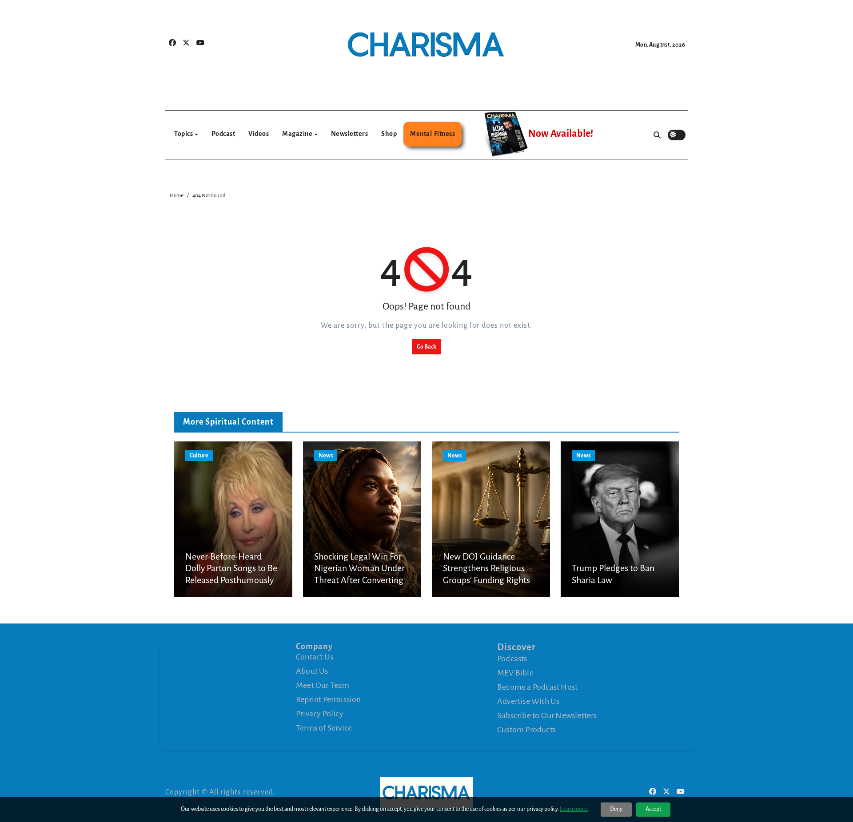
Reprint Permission (328, 699)
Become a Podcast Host (537, 687)
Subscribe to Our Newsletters (547, 715)
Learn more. (574, 809)
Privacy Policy (319, 713)
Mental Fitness (432, 133)
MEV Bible (515, 672)
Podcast (223, 133)
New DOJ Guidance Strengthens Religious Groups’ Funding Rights (486, 568)
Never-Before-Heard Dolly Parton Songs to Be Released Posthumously (231, 568)
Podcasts (512, 658)
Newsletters (349, 133)
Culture (199, 456)
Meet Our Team (323, 685)
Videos (258, 133)
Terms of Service (324, 727)
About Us (312, 671)
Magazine (298, 133)
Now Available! (560, 133)
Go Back (426, 347)
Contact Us (314, 656)
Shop (389, 133)
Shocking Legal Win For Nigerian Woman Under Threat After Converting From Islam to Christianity (359, 580)
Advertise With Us (528, 701)
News (326, 456)
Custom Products (526, 729)
